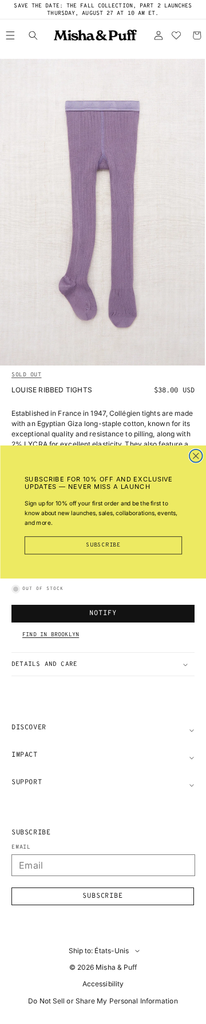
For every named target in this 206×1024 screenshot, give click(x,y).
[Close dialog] (195, 456)
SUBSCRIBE (103, 545)
